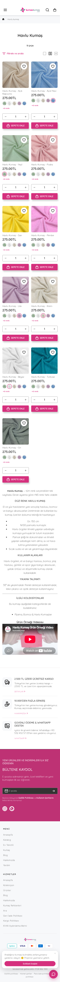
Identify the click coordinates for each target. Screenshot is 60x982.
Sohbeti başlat (30, 963)
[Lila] (19, 103)
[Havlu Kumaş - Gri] (15, 431)
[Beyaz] (9, 103)
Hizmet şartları (26, 974)
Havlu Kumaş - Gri (11, 447)
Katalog (7, 840)
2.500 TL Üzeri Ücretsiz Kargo (34, 678)
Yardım (6, 865)
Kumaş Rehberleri (12, 905)
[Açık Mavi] (24, 103)
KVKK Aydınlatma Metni (15, 925)
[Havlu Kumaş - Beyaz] (15, 360)
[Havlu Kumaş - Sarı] (15, 219)
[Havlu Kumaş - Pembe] (44, 219)
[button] (54, 10)
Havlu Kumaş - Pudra (42, 164)
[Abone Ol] (54, 791)
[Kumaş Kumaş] (30, 10)
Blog (5, 855)
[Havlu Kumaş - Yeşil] (15, 148)
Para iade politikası (42, 974)
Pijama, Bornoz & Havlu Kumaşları (33, 614)
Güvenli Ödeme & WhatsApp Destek (32, 724)
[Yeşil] (4, 103)
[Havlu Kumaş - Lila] (15, 290)
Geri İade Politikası (12, 915)
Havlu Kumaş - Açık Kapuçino (12, 92)
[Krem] (14, 103)
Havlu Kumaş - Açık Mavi (43, 90)
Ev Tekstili (8, 845)
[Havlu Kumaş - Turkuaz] (44, 360)
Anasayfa (8, 834)
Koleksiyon (8, 885)
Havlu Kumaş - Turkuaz (43, 376)
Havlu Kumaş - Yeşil (12, 164)
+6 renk (6, 108)
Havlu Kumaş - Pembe (42, 235)
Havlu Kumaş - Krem (41, 306)
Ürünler (7, 890)
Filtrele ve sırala (15, 53)
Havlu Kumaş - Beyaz (13, 376)
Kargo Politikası (11, 920)
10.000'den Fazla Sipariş (29, 700)
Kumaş (6, 850)
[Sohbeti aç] (53, 974)
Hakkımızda (9, 860)
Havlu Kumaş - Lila (11, 306)
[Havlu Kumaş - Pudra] (44, 148)
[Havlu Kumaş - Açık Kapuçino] (15, 75)
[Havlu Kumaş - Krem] (44, 290)
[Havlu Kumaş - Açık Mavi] (44, 75)
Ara (5, 910)
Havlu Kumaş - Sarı (12, 235)
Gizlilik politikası (11, 974)
